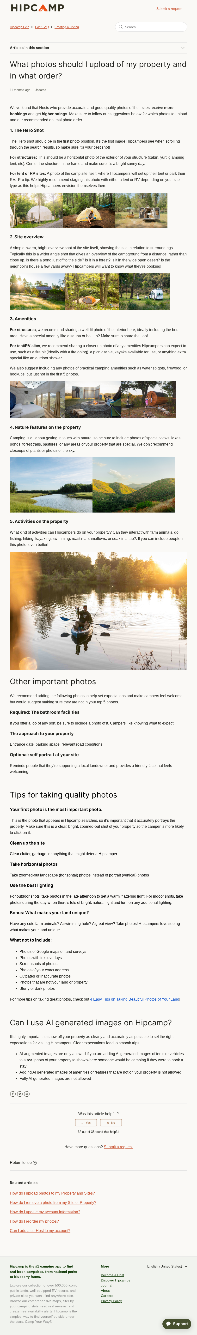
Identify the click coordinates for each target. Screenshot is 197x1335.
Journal (106, 1285)
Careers (107, 1296)
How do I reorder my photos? (34, 1221)
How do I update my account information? (45, 1212)
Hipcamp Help (19, 27)
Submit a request (169, 9)
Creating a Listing (67, 27)
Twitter (20, 1094)
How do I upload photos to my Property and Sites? (52, 1193)
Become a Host (112, 1275)
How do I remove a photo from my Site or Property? (53, 1203)
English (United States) (165, 1266)
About (105, 1291)
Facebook (13, 1094)
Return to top (21, 1162)
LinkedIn (27, 1094)
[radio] (86, 1122)
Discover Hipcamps (115, 1280)
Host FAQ (42, 27)
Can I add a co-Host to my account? (40, 1231)
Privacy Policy (111, 1301)
